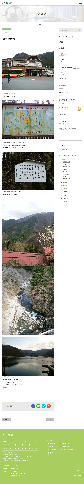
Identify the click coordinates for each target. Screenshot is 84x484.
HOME (40, 24)
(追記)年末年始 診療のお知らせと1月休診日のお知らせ (67, 128)
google (49, 406)
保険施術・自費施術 (67, 450)
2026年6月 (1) (66, 167)
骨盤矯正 (50, 453)
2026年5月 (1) (66, 169)
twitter (44, 406)
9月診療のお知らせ (63, 72)
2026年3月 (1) (66, 174)
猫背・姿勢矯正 (52, 450)
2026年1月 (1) (66, 179)
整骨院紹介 (51, 444)
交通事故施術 (65, 447)
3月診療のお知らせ (63, 114)
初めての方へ (65, 444)
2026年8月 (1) (66, 162)
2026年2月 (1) (66, 176)
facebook (33, 406)
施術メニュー (52, 447)
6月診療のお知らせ (63, 92)
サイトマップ (49, 440)
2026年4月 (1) (66, 171)
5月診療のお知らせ (65, 149)
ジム (49, 456)
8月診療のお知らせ (63, 79)
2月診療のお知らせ (63, 121)
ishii (6, 29)
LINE (78, 470)
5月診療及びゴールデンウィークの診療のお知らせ (67, 100)
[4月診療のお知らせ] (80, 109)
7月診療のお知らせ (63, 85)
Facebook (76, 467)
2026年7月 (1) (66, 164)
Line (38, 406)
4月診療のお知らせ (63, 107)
